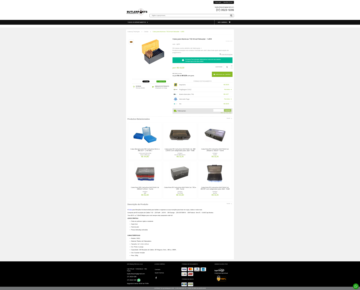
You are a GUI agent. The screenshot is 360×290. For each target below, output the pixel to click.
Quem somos (159, 273)
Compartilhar (161, 81)
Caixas (146, 32)
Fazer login (218, 2)
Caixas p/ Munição (134, 32)
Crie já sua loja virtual (221, 273)
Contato (157, 269)
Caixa (130, 209)
